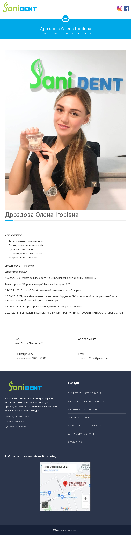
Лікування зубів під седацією (86, 401)
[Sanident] (65, 7)
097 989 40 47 (87, 339)
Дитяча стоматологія (81, 434)
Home (43, 33)
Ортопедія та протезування (84, 425)
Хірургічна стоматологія (82, 409)
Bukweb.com (72, 530)
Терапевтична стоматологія (84, 393)
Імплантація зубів (79, 417)
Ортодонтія (75, 442)
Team (54, 33)
